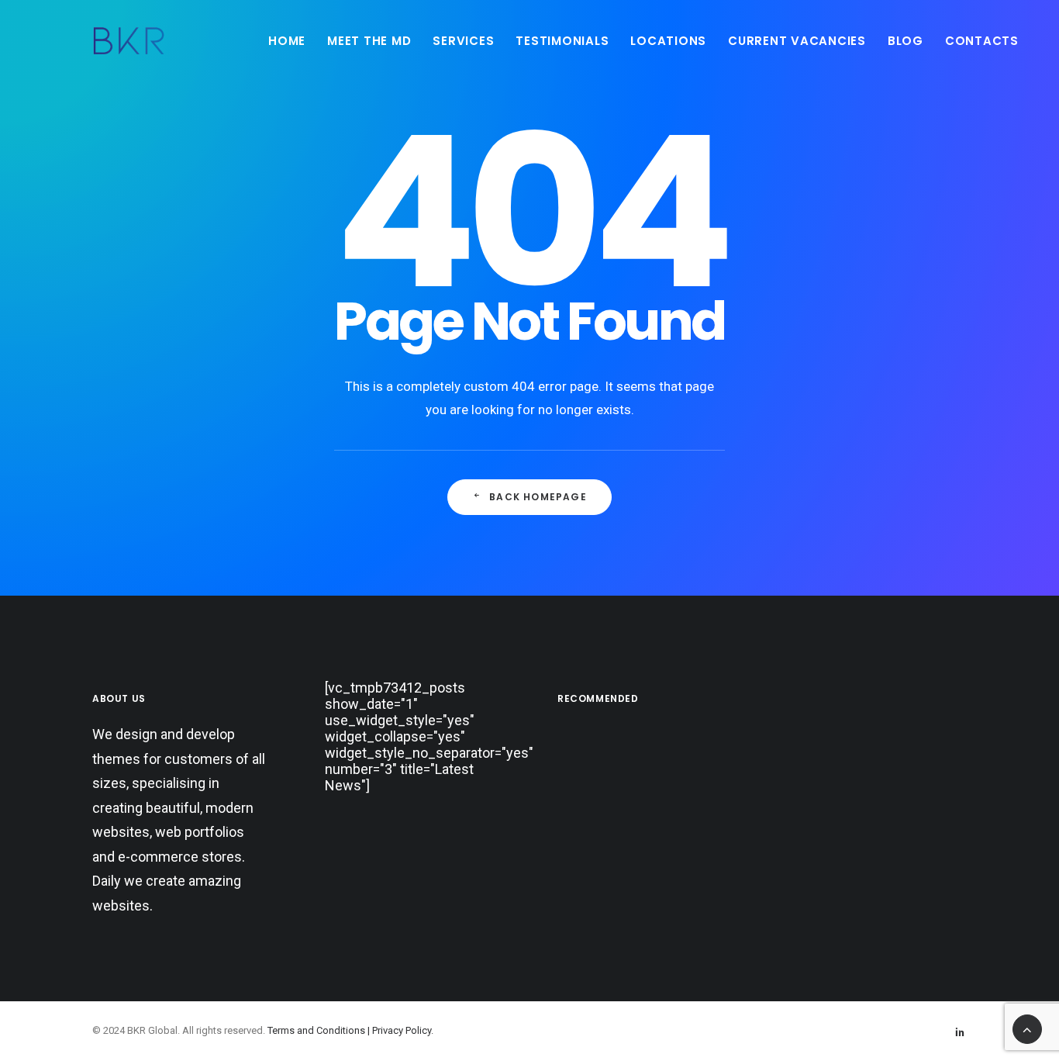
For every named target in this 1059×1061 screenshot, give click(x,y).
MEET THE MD (369, 41)
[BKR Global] (128, 40)
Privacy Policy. (402, 1030)
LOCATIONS (668, 41)
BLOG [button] (905, 41)
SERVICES (463, 41)
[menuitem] (286, 40)
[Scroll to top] (1027, 1028)
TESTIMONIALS (562, 41)
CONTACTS (982, 41)
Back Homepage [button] (538, 496)
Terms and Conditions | (319, 1030)
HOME (286, 41)
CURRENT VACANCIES (797, 41)
